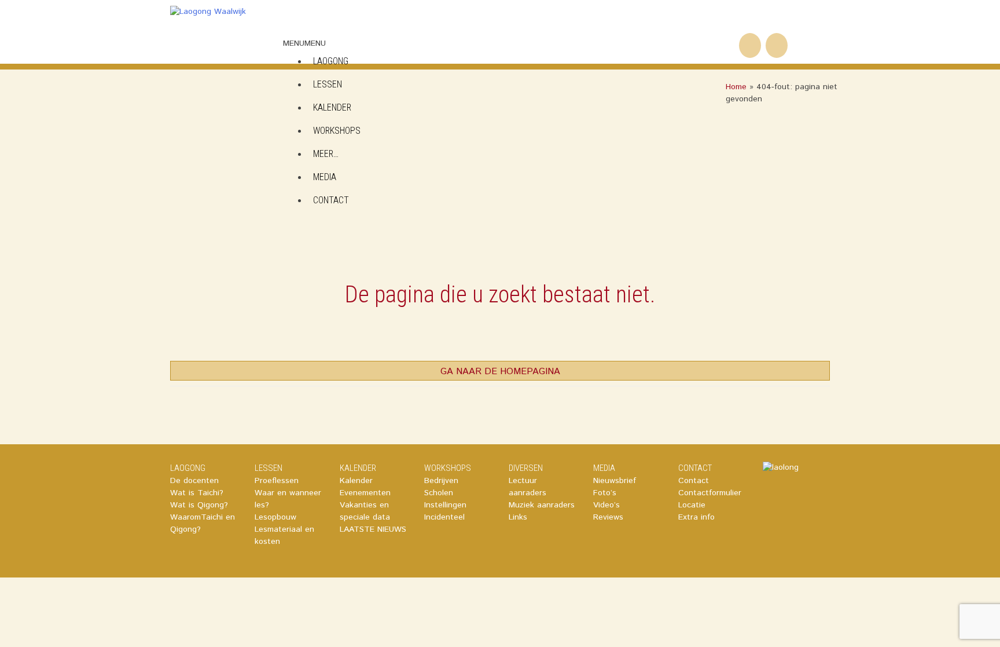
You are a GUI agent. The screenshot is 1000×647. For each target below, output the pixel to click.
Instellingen (445, 505)
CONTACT (331, 200)
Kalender (356, 481)
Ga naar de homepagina (500, 371)
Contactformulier (709, 493)
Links (518, 517)
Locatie (691, 505)
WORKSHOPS (337, 130)
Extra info (696, 517)
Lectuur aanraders (527, 487)
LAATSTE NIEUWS (373, 529)
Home (736, 87)
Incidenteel (444, 517)
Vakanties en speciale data (365, 511)
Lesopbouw (275, 517)
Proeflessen (277, 481)
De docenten (194, 481)
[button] (304, 43)
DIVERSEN (526, 468)
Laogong (330, 61)
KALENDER (332, 107)
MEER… (326, 153)
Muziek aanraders (542, 505)
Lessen (327, 84)
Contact (693, 481)
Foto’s (604, 493)
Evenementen (365, 493)
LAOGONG (187, 468)
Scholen (438, 493)
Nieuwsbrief (614, 481)
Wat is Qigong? (199, 505)
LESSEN (268, 468)
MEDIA (324, 176)
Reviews (608, 517)
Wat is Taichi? (196, 493)
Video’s (606, 505)
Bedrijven (441, 481)
